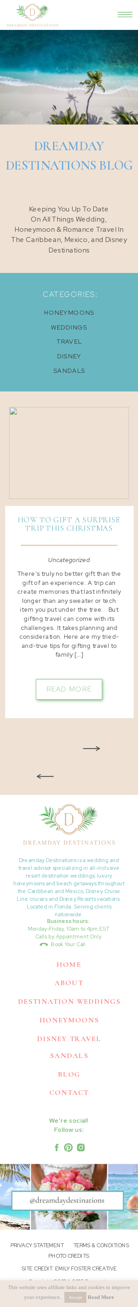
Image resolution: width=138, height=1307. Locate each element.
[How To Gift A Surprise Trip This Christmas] (69, 453)
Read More (101, 1297)
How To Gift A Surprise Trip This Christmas (69, 524)
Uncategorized (69, 560)
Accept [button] (75, 1297)
